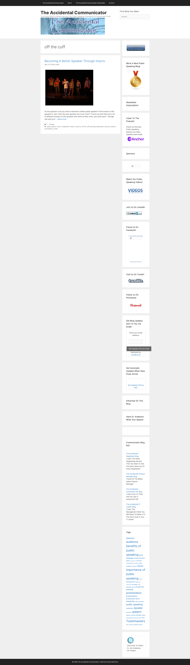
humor (59, 126)
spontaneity (48, 129)
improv (72, 126)
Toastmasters (135, 621)
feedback (134, 566)
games (53, 126)
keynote (138, 582)
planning (92, 126)
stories (55, 129)
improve (78, 126)
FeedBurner (135, 355)
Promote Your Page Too (136, 261)
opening (128, 587)
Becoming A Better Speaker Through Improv (75, 61)
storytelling (129, 618)
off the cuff (85, 126)
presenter (130, 601)
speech (113, 126)
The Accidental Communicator (53, 3)
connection (129, 563)
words (140, 624)
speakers (129, 612)
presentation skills (133, 599)
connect (139, 561)
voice (136, 624)
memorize (128, 584)
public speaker (139, 601)
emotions (136, 563)
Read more (62, 119)
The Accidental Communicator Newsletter (90, 3)
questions (129, 608)
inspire (140, 579)
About (70, 3)
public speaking (134, 604)
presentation (134, 592)
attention (130, 538)
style (140, 618)
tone (127, 624)
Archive (111, 3)
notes (139, 584)
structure (135, 618)
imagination (65, 126)
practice (107, 126)
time (143, 618)
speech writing (130, 615)
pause (133, 587)
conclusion (133, 561)
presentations (131, 596)
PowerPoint (140, 587)
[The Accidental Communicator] (136, 238)
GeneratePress (112, 662)
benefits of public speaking (133, 550)
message (134, 584)
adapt (49, 126)
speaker (138, 607)
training (131, 624)
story (143, 615)
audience (132, 541)
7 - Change (50, 124)
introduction (130, 582)
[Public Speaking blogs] (135, 90)
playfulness (100, 126)
